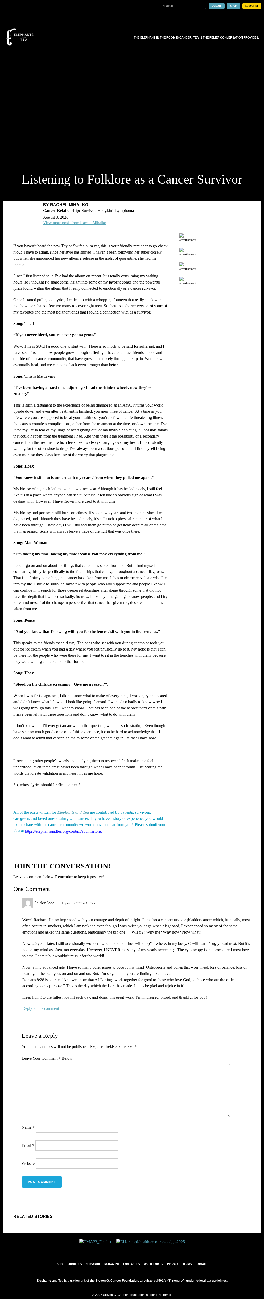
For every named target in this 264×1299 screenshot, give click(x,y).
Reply (27, 1008)
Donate (201, 1264)
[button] (256, 15)
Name (28, 1127)
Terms (187, 1264)
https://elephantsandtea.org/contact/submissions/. (64, 831)
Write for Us (153, 1264)
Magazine (111, 1264)
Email (28, 1145)
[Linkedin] (147, 1249)
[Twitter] (126, 1249)
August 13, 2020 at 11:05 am (79, 903)
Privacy (173, 1264)
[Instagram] (137, 1249)
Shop (60, 1264)
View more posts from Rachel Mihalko (74, 222)
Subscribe (93, 1264)
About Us (75, 1264)
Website (28, 1163)
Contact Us (131, 1264)
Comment (51, 1058)
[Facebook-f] (116, 1249)
